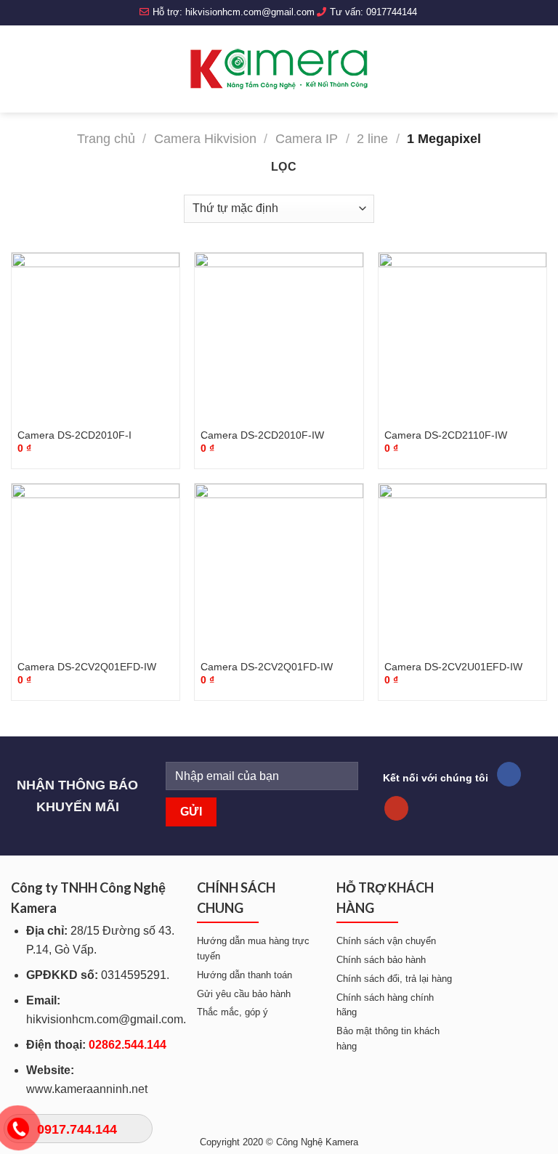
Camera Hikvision (205, 138)
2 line (372, 138)
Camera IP (306, 138)
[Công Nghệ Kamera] (279, 69)
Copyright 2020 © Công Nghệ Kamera (279, 1142)
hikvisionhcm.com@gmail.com (250, 12)
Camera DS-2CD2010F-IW (262, 435)
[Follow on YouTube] (396, 808)
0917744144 (391, 12)
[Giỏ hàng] (540, 69)
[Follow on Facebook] (509, 774)
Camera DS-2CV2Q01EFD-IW (86, 667)
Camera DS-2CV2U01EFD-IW (453, 667)
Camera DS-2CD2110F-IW (445, 435)
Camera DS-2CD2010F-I (74, 435)
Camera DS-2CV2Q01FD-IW (267, 667)
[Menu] (19, 68)
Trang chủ (106, 138)
